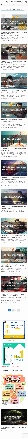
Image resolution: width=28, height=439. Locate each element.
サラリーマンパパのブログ (14, 2)
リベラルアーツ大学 (14, 406)
